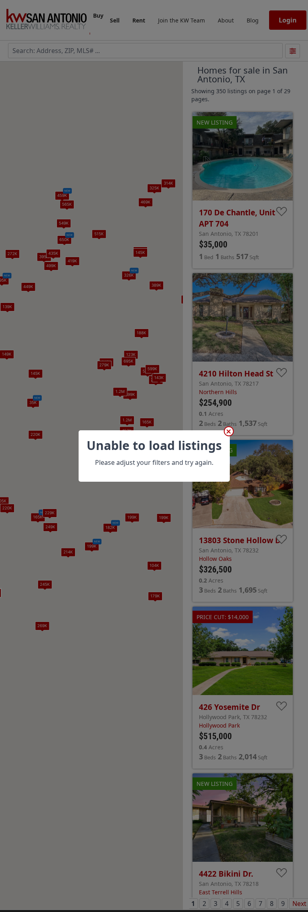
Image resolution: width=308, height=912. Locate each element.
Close (229, 431)
